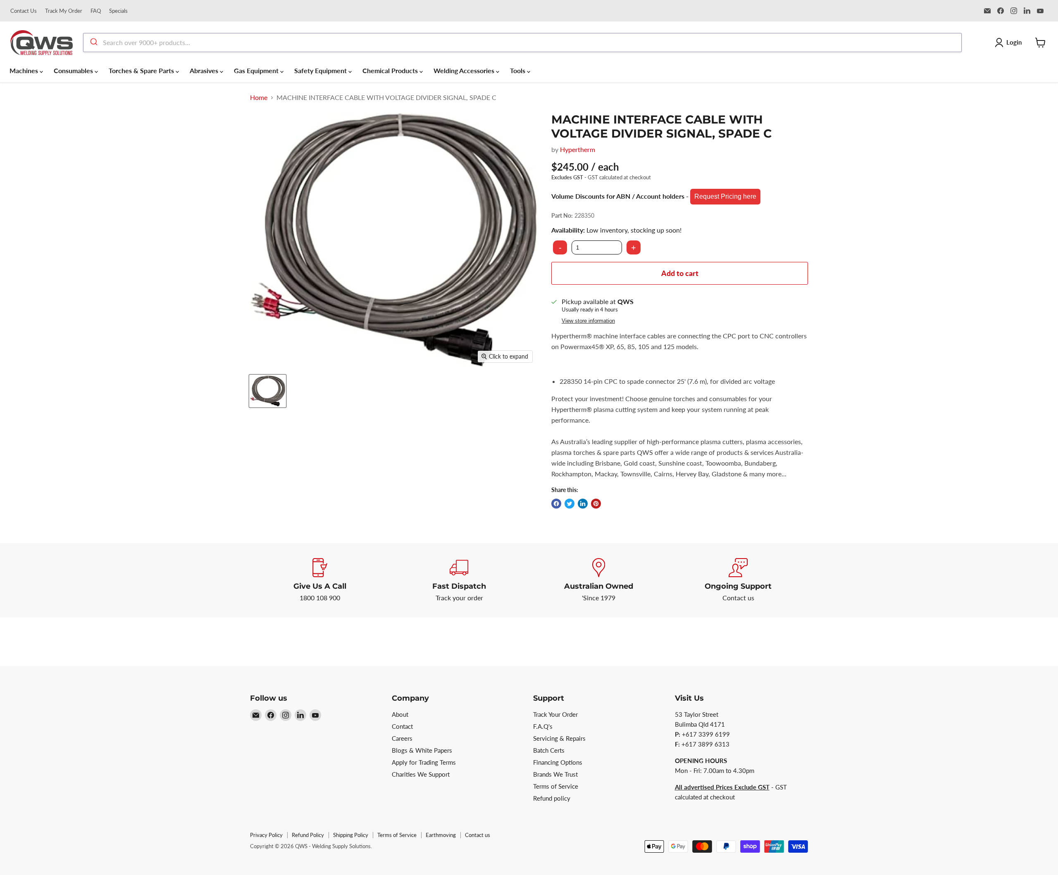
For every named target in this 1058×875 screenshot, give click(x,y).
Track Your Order (555, 714)
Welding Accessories (465, 70)
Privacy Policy (266, 835)
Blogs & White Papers (422, 750)
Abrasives (205, 70)
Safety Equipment (321, 70)
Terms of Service (555, 786)
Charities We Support (421, 774)
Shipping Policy (350, 835)
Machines (25, 70)
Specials (118, 11)
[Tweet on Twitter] (569, 504)
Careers (402, 738)
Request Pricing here (725, 196)
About (400, 714)
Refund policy (551, 798)
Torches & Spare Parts (142, 70)
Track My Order (63, 11)
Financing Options (557, 762)
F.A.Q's (543, 726)
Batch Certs (549, 750)
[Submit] (93, 42)
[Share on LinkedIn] (583, 504)
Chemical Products (390, 70)
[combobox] (522, 42)
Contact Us (23, 11)
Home (258, 97)
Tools (518, 70)
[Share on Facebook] (556, 504)
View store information (588, 321)
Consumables (74, 70)
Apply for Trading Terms (424, 762)
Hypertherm (577, 149)
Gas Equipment (257, 70)
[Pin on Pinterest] (596, 504)
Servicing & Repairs (559, 738)
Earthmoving (441, 835)
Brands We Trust (555, 774)
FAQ (96, 11)
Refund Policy (308, 835)
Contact (402, 726)
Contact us (477, 835)
